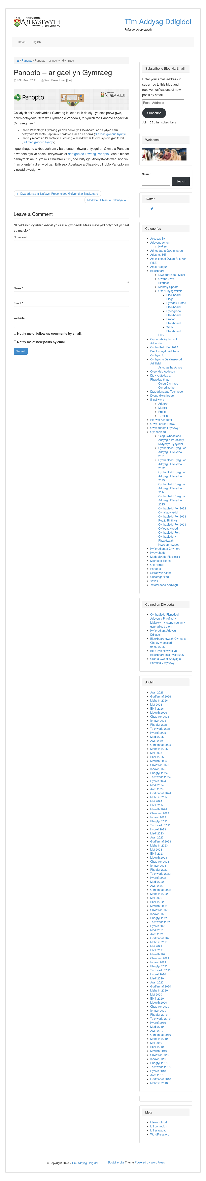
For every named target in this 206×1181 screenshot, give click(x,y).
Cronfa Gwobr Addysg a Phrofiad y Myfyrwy (165, 661)
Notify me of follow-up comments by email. (49, 333)
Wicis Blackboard (173, 329)
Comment (20, 237)
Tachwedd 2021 (160, 922)
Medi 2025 (157, 737)
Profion (162, 412)
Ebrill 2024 (157, 805)
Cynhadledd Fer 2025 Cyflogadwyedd (172, 526)
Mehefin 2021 (159, 942)
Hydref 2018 (158, 1071)
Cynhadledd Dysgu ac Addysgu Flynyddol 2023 (172, 476)
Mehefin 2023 (159, 845)
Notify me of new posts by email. (41, 341)
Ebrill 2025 (157, 757)
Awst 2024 (157, 789)
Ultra (161, 335)
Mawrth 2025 (158, 761)
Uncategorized (159, 577)
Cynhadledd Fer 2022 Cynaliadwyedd (172, 510)
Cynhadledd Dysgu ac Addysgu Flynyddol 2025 (172, 500)
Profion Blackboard (173, 321)
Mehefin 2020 (159, 990)
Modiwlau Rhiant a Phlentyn (106, 200)
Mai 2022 (156, 898)
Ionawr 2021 (158, 962)
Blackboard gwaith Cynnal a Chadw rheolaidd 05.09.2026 (168, 643)
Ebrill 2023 (157, 853)
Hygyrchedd (158, 553)
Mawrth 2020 (158, 1002)
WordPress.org (159, 1134)
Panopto (27, 60)
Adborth (163, 404)
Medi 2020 (157, 978)
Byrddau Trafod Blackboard (176, 305)
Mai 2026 (156, 704)
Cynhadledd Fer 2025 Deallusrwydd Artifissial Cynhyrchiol (164, 351)
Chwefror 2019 (159, 1055)
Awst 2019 (157, 1031)
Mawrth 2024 (158, 809)
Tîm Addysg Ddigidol (158, 21)
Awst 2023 (157, 837)
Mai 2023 (156, 849)
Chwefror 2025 (159, 765)
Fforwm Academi (161, 420)
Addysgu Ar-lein (160, 242)
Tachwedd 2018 (160, 1067)
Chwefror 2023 (159, 861)
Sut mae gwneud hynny (110, 134)
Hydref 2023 (158, 829)
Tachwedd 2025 (160, 729)
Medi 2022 (157, 882)
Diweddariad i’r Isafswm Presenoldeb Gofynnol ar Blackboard (57, 193)
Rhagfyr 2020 (159, 966)
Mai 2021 (156, 946)
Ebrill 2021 (157, 950)
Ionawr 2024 (158, 817)
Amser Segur (158, 267)
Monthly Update (168, 287)
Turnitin (163, 416)
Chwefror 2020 (159, 1006)
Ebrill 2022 (157, 902)
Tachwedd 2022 (160, 874)
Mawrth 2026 (158, 712)
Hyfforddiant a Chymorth (165, 549)
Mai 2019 (156, 1043)
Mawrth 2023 (158, 857)
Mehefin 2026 (159, 700)
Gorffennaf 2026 (160, 696)
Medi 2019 (157, 1027)
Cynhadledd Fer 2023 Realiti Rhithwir (172, 518)
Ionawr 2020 (158, 1010)
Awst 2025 (157, 741)
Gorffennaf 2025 (160, 745)
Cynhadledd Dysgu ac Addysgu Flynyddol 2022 (172, 464)
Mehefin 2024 (159, 797)
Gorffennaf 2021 (160, 938)
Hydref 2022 (158, 878)
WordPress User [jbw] (58, 80)
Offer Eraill (157, 565)
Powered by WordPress (150, 1162)
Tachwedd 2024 (160, 777)
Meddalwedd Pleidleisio (165, 557)
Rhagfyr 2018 (159, 1063)
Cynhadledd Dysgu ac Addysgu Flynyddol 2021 (172, 452)
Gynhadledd (158, 432)
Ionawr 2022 (158, 914)
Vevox (154, 581)
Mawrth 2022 (158, 906)
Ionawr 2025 (158, 769)
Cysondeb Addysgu (162, 371)
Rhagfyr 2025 (159, 724)
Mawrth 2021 (158, 954)
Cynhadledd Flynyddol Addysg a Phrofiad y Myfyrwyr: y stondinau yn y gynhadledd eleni (167, 620)
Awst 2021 (157, 934)
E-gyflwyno (157, 399)
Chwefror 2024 (159, 813)
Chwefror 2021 (159, 958)
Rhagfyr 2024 (159, 773)
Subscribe (154, 113)
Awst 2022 (157, 886)
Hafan (22, 42)
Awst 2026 (157, 692)
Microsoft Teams (160, 561)
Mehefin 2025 (159, 749)
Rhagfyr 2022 (159, 869)
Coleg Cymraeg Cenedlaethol (168, 385)
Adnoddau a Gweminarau (166, 250)
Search (146, 174)
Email (17, 303)
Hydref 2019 (158, 1023)
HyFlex (162, 246)
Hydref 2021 (158, 926)
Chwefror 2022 (159, 910)
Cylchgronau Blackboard (174, 313)
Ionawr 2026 (158, 720)
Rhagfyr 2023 (159, 821)
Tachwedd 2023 (160, 825)
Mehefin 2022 (159, 894)
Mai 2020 (156, 994)
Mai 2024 (156, 801)
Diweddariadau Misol (171, 275)
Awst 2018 (157, 1075)
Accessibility (158, 238)
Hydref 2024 (158, 781)
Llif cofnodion (158, 1126)
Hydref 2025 (158, 733)
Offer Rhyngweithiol (170, 291)
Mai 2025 (156, 753)
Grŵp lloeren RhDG (162, 424)
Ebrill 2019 (157, 1047)
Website (19, 318)
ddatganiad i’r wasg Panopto (88, 153)
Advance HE (158, 255)
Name (17, 288)
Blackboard (157, 271)
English (36, 42)
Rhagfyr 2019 (159, 1014)
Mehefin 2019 (159, 1039)
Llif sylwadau (158, 1130)
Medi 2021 (157, 930)
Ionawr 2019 (158, 1059)
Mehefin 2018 (159, 1083)
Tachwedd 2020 (160, 970)
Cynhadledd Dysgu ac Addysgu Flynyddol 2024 (172, 488)
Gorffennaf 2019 (160, 1035)
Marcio (162, 408)
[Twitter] (151, 208)
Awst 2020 (157, 982)
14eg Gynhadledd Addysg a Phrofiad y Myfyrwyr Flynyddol (171, 440)
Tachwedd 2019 (160, 1018)
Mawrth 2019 (158, 1051)
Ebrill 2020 (157, 998)
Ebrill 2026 (157, 708)
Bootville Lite (116, 1162)
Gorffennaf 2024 (160, 793)
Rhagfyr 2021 (159, 918)
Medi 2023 (157, 833)
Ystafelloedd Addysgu (164, 585)
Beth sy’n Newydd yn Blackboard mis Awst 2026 (168, 653)
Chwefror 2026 (159, 716)
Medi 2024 (157, 785)
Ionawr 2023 (158, 865)
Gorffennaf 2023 (160, 841)
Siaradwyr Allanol (161, 573)
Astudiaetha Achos (170, 367)
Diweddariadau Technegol (166, 391)
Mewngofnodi (158, 1122)
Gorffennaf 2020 (160, 986)
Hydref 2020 (158, 974)
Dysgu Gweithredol (162, 395)
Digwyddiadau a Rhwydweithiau (160, 377)
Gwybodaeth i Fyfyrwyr (164, 428)
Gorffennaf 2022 (160, 890)
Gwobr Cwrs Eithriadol (166, 281)
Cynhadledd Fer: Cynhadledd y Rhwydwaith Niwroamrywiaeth (169, 538)
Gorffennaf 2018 (160, 1079)
